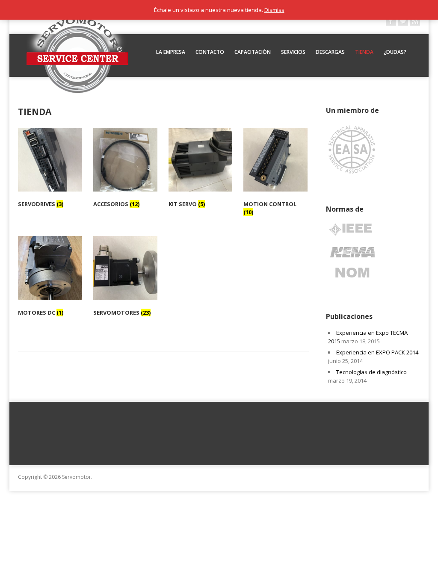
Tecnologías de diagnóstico (371, 372)
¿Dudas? (395, 52)
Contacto (209, 52)
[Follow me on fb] (391, 20)
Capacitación (252, 52)
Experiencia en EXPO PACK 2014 (377, 352)
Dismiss (274, 10)
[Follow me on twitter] (403, 20)
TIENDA (364, 52)
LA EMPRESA (170, 52)
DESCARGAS (330, 52)
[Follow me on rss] (415, 20)
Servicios (293, 52)
